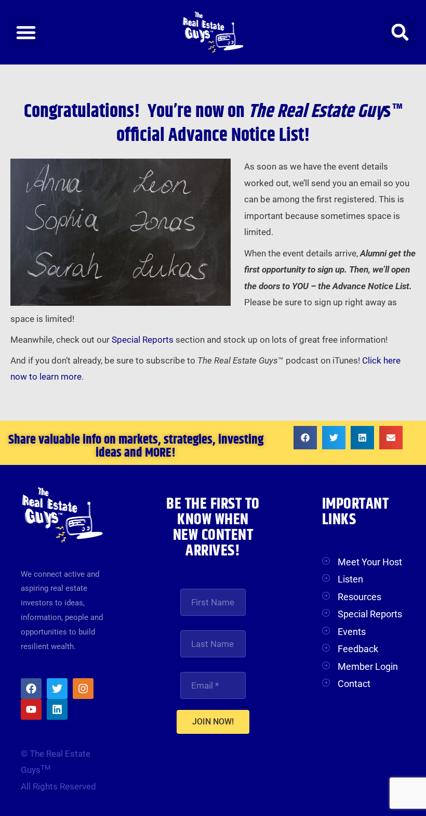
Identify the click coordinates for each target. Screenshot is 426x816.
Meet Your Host (370, 561)
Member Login (368, 666)
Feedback (358, 648)
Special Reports (143, 339)
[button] (26, 32)
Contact (354, 683)
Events (352, 631)
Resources (359, 596)
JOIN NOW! (213, 722)
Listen (350, 579)
